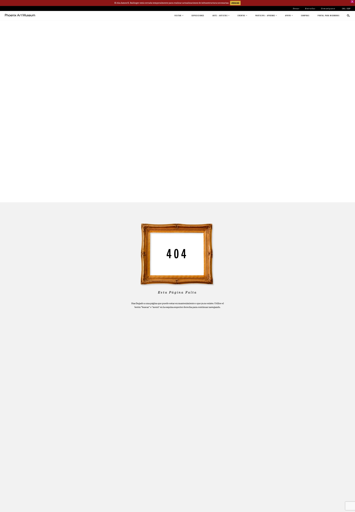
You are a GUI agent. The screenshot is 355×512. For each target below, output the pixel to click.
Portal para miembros (328, 15)
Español (348, 8)
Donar (296, 8)
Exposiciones (198, 15)
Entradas (310, 8)
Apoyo (288, 15)
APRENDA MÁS (235, 3)
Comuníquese (328, 8)
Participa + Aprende (265, 15)
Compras (305, 15)
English (343, 8)
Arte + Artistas (220, 15)
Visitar (178, 15)
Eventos (241, 15)
